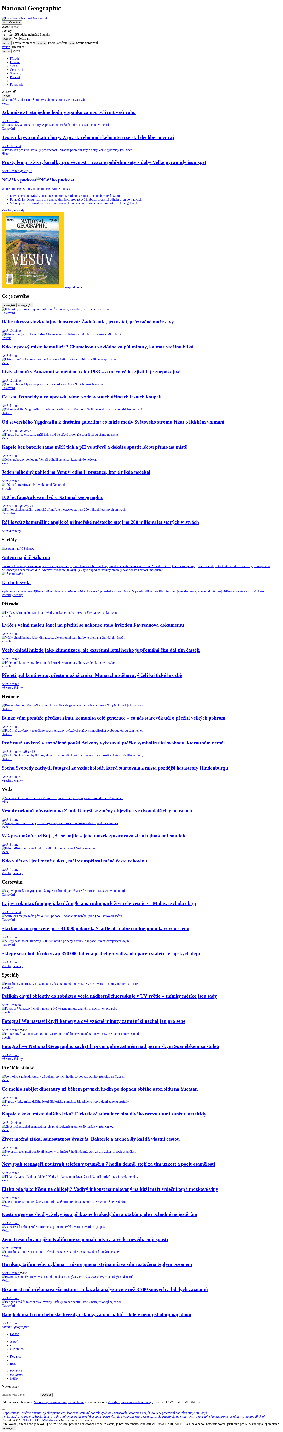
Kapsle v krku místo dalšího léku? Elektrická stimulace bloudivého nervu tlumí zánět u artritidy (104, 1114)
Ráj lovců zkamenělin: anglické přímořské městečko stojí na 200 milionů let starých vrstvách (100, 522)
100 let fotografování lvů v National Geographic (52, 497)
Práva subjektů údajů (193, 1413)
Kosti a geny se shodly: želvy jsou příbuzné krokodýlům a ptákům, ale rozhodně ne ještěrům (99, 1214)
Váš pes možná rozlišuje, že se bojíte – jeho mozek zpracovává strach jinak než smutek (93, 835)
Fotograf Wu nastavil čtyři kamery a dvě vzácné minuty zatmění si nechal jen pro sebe (93, 1021)
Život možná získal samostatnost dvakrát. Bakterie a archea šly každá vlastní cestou (91, 1139)
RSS (13, 1364)
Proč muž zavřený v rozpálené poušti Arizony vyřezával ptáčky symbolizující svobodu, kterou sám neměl (113, 742)
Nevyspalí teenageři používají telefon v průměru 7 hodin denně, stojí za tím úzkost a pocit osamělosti (108, 1164)
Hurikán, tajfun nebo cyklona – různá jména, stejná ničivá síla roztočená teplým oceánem (97, 1264)
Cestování (16, 69)
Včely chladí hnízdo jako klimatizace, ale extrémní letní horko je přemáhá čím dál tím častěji (101, 650)
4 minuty (11, 531)
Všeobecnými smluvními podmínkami (59, 1402)
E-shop (14, 1334)
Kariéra (24, 1413)
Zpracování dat (170, 1413)
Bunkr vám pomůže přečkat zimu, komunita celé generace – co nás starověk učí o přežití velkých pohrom (113, 718)
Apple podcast (52, 188)
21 (26, 506)
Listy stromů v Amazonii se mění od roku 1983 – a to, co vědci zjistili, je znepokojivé (91, 371)
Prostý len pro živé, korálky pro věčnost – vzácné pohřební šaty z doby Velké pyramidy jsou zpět (104, 162)
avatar (6, 47)
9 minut (11, 506)
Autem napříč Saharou (26, 557)
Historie (15, 62)
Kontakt (34, 1413)
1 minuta (11, 1005)
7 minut (10, 634)
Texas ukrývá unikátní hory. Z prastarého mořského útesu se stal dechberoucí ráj (88, 137)
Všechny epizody (13, 210)
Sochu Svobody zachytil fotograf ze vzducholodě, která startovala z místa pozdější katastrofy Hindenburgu (115, 768)
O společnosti (10, 1413)
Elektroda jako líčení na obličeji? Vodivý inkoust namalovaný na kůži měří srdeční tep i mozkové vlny (110, 1189)
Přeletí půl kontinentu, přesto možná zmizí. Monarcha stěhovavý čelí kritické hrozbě (92, 675)
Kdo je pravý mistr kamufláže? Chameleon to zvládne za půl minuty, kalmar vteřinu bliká (98, 346)
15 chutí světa (16, 582)
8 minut (10, 481)
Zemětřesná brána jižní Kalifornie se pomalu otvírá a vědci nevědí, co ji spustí (85, 1239)
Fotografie (16, 84)
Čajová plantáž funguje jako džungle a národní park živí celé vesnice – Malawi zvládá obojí (99, 903)
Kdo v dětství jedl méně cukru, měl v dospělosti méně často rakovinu (74, 860)
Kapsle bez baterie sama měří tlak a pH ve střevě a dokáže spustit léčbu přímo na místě (94, 447)
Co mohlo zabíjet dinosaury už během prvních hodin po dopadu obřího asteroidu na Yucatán (100, 1089)
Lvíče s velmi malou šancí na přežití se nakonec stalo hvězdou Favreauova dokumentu (93, 625)
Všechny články (12, 687)
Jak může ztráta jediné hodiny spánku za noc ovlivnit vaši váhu (69, 112)
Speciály (15, 73)
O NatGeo (17, 1349)
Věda (13, 66)
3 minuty (11, 776)
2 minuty (12, 751)
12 (28, 751)
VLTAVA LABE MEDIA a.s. (38, 1420)
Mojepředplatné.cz (52, 1413)
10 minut (11, 146)
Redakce (15, 1356)
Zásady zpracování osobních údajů (130, 1402)
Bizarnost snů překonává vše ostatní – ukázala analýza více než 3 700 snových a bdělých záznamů (105, 1289)
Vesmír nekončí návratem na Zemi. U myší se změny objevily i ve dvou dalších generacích (97, 810)
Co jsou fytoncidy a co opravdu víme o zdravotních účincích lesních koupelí (82, 396)
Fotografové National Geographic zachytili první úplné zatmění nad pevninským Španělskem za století (110, 1046)
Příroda (14, 58)
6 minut (10, 121)
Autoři (14, 1341)
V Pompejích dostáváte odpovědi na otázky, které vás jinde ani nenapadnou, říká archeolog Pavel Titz (76, 203)
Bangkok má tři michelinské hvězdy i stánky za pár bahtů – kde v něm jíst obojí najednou (96, 1314)
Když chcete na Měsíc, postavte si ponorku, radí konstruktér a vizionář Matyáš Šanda (65, 195)
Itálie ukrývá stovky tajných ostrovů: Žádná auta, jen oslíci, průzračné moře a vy (88, 321)
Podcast (15, 77)
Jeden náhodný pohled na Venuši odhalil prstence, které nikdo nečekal (76, 472)
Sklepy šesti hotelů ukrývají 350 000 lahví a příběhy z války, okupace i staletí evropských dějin (102, 953)
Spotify (17, 188)
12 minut (11, 380)
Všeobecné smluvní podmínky (84, 1413)
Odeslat (46, 1394)
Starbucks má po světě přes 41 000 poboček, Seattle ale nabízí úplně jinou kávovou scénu (95, 928)
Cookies (154, 1413)
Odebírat (11, 22)
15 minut (11, 912)
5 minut (11, 171)
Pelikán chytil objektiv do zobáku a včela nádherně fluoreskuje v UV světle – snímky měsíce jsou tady (109, 996)
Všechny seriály (12, 595)
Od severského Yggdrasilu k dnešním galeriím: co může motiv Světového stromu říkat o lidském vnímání (113, 422)
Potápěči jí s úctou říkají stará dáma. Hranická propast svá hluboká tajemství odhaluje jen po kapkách (76, 199)
